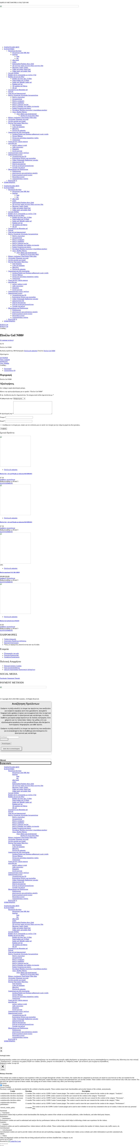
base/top (15, 54)
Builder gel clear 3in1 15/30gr (22, 78)
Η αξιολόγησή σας (6, 414)
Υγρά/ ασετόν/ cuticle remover (18, 141)
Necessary (5, 1085)
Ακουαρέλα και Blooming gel (18, 90)
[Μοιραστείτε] (5, 1143)
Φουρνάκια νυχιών (18, 177)
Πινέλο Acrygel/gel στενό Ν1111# (9, 621)
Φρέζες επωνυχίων (18, 97)
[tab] (25, 760)
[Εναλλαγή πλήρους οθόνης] (3, 1143)
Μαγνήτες (15, 128)
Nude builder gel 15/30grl (20, 80)
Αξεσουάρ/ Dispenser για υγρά (18, 119)
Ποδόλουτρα (16, 171)
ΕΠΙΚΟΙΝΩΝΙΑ (9, 182)
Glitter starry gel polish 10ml (21, 71)
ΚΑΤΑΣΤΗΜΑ (9, 49)
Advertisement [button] (4, 1128)
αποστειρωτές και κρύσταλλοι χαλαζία (24, 173)
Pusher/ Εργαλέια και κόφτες (21, 108)
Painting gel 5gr (17, 84)
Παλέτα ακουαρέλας (19, 164)
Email (2, 421)
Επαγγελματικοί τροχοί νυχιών (22, 175)
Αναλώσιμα (16, 140)
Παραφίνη (15, 149)
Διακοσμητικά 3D (18, 162)
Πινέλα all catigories (19, 130)
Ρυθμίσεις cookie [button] (5, 1063)
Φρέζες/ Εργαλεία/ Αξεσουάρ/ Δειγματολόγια (23, 95)
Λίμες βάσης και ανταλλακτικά (26, 114)
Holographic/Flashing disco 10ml (23, 64)
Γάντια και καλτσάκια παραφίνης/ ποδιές (25, 138)
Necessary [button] (3, 1083)
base (17, 56)
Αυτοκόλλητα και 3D (19, 156)
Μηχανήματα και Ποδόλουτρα (18, 169)
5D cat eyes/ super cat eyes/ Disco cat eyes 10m (27, 65)
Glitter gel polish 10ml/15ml (21, 69)
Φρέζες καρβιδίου (18, 103)
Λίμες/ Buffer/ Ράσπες (19, 112)
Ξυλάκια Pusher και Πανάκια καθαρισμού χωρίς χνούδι (30, 134)
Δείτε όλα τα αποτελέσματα (11, 748)
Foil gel (10, 91)
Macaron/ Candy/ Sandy (20, 67)
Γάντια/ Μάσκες (17, 136)
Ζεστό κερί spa (17, 151)
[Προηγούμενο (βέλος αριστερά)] (1, 1145)
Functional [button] (3, 1111)
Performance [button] (4, 1116)
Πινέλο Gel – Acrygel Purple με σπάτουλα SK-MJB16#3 (16, 473)
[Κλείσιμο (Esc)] (7, 1143)
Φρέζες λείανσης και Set (20, 104)
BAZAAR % (12, 180)
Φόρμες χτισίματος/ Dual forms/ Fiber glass (22, 117)
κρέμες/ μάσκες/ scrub (19, 145)
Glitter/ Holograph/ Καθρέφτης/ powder (25, 160)
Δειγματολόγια (17, 99)
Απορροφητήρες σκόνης (20, 179)
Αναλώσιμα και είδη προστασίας (19, 132)
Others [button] (2, 1134)
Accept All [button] (15, 1063)
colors (14, 62)
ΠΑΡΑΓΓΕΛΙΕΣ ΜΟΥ (11, 47)
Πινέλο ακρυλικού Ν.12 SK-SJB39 (10, 572)
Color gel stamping (18, 127)
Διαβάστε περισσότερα (7, 479)
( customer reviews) (7, 340)
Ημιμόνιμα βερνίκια (14, 51)
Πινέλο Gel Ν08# (49, 351)
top (17, 58)
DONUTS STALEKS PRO (29, 116)
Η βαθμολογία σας (6, 398)
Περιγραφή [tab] (7, 369)
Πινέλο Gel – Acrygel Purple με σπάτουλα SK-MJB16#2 (16, 522)
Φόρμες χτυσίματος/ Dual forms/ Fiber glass (22, 976)
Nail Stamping (17, 125)
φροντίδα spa (12, 143)
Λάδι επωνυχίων (17, 147)
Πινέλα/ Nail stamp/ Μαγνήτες (18, 123)
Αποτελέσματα (6, 743)
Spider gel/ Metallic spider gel (22, 82)
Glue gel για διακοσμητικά (17, 93)
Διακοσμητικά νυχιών (15, 154)
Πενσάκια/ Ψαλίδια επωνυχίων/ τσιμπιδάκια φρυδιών (29, 110)
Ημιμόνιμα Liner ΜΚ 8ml (20, 53)
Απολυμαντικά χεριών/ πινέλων (18, 153)
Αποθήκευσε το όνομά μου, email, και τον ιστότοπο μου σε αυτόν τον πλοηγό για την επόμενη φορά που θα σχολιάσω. (41, 425)
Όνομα (3, 417)
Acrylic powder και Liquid (17, 121)
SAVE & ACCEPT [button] (6, 1139)
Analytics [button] (3, 1122)
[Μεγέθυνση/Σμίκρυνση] (1, 1143)
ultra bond (15, 60)
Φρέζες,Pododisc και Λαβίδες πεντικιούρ (25, 106)
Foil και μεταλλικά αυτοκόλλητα (23, 166)
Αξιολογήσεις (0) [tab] (9, 370)
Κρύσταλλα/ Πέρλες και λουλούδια (24, 158)
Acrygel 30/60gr (13, 73)
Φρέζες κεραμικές (18, 101)
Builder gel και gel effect (16, 77)
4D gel (14, 88)
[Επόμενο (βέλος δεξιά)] (3, 1145)
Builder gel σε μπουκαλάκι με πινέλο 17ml (22, 75)
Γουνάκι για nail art (18, 167)
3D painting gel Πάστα (19, 86)
